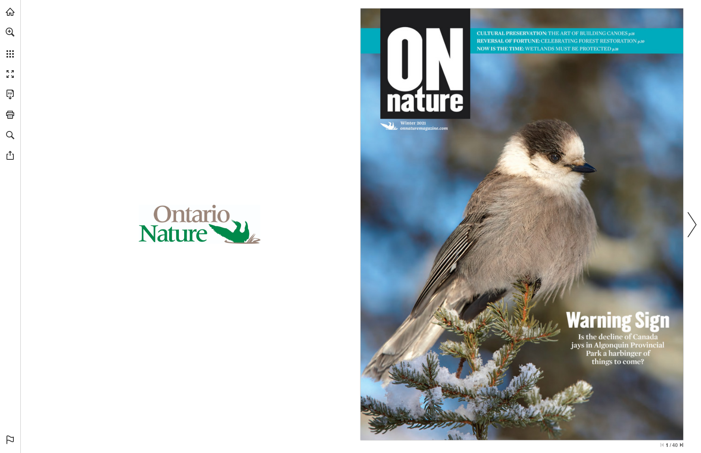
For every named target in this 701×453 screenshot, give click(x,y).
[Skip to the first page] (662, 445)
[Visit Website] (424, 128)
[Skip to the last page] (681, 445)
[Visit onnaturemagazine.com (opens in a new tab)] (10, 12)
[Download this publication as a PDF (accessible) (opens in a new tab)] (10, 94)
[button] (10, 32)
